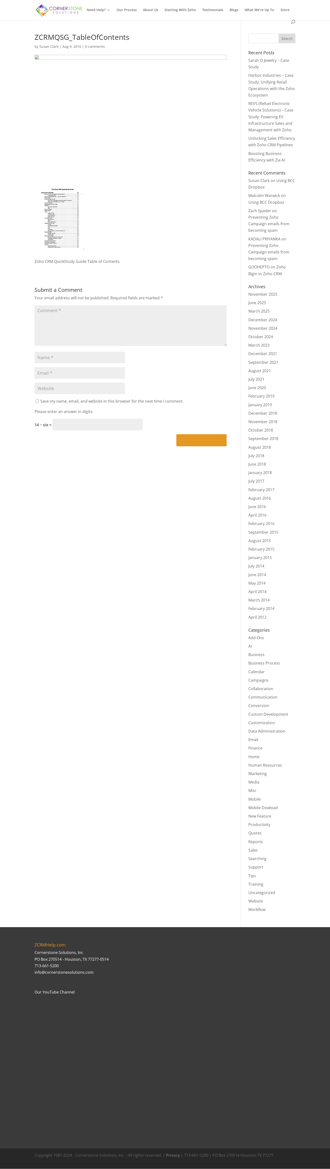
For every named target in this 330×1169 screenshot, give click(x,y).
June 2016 (257, 506)
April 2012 (257, 617)
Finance (255, 748)
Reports (255, 841)
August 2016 (259, 498)
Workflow (256, 909)
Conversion (258, 705)
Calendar (256, 671)
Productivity (259, 824)
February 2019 (261, 396)
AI (250, 646)
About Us (150, 10)
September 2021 (263, 362)
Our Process (127, 10)
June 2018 (257, 464)
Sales (253, 850)
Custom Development (268, 714)
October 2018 (260, 430)
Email (253, 739)
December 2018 (262, 413)
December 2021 (262, 353)
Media (253, 782)
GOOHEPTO (259, 267)
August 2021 (259, 370)
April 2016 (257, 515)
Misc (252, 790)
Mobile (254, 799)
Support (255, 867)
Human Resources (265, 765)
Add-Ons (256, 637)
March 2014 (259, 600)
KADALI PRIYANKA (264, 239)
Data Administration (266, 731)
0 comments (95, 46)
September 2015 (263, 532)
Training (255, 884)
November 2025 (262, 294)
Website (255, 901)
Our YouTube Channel (55, 992)
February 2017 (261, 489)
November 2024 (262, 328)
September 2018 (263, 438)
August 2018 (259, 447)
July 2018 (256, 455)
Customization (261, 722)
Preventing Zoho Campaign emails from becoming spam (268, 224)
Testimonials (212, 10)
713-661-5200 (47, 965)
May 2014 (256, 583)
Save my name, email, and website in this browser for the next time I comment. (112, 401)
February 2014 (261, 608)
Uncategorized (261, 892)
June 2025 (257, 302)
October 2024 (260, 336)
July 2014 (256, 566)
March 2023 (259, 345)
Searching (257, 858)
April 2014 (257, 591)
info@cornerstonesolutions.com (64, 972)
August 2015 (259, 540)
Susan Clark (48, 46)
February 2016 (261, 523)
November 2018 (262, 421)
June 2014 (257, 574)
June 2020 (257, 387)
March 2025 (259, 311)
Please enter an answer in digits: (64, 411)
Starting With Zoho (180, 10)
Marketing (257, 773)
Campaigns (258, 680)
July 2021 (256, 379)
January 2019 (260, 404)
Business (256, 654)
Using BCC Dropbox (266, 202)
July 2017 (256, 481)
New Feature (259, 816)
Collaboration (260, 688)
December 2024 (262, 319)
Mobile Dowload (263, 807)
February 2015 (261, 549)
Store (284, 10)
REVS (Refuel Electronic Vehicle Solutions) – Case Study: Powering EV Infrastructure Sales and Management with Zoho (270, 117)
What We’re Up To (259, 10)
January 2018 (260, 472)
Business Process (264, 663)
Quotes (255, 833)
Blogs (234, 10)
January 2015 (260, 557)
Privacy (173, 1155)
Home (253, 756)
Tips (252, 875)
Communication (263, 697)
